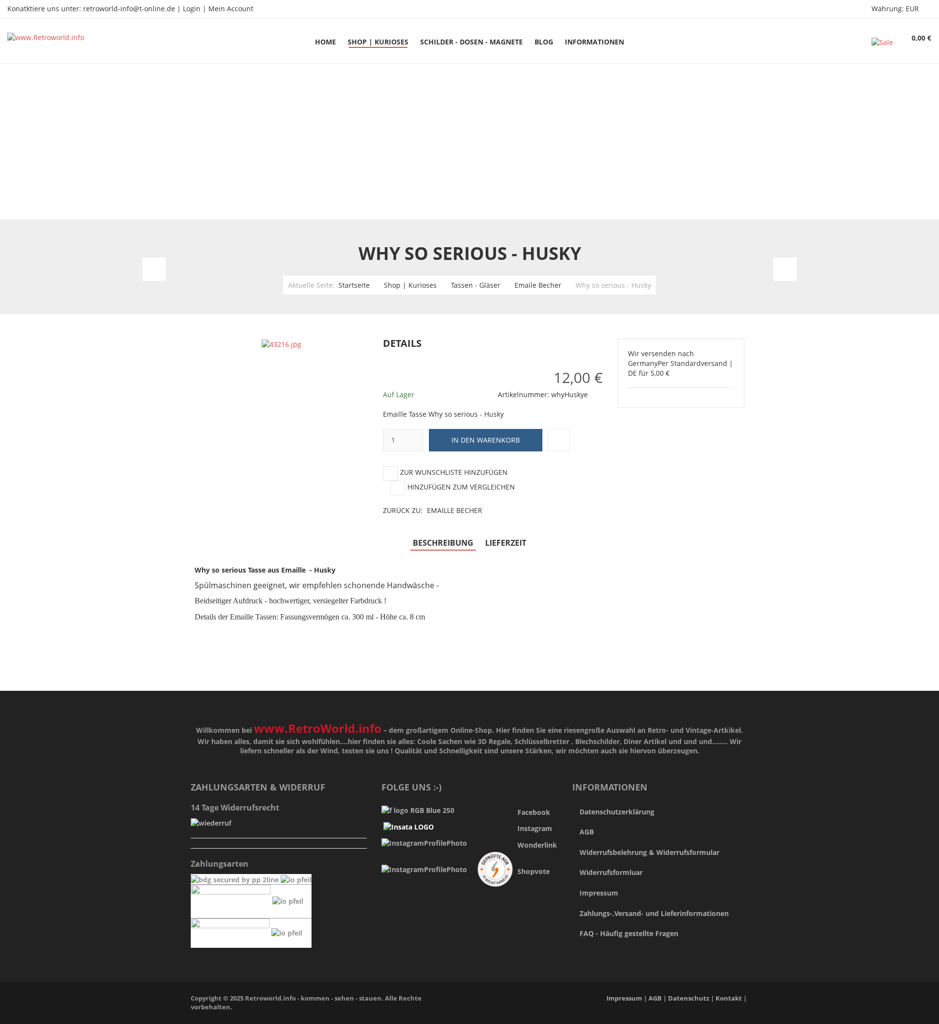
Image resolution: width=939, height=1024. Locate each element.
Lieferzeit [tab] (505, 542)
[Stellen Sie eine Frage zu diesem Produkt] (558, 440)
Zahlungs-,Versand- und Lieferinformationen (654, 913)
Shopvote (533, 871)
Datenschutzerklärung (617, 811)
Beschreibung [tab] (443, 542)
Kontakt (728, 998)
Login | (195, 8)
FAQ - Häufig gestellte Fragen (629, 933)
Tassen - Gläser (475, 285)
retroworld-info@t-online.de (129, 8)
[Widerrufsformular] (211, 822)
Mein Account (230, 8)
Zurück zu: (432, 510)
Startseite (354, 285)
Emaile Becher (537, 285)
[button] (606, 343)
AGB (587, 831)
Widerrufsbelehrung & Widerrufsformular (649, 852)
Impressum (599, 892)
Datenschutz (689, 998)
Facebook (533, 812)
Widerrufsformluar (611, 872)
